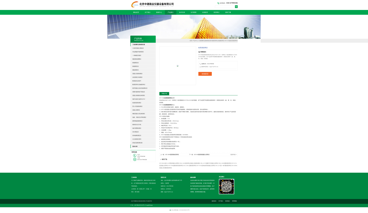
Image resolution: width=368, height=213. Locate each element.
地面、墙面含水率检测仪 (139, 117)
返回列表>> (233, 154)
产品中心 (195, 40)
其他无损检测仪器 (137, 142)
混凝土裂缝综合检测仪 (138, 95)
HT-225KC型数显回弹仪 (190, 165)
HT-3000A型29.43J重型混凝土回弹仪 (169, 163)
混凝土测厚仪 (136, 110)
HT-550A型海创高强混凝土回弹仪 (206, 165)
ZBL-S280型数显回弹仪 (225, 163)
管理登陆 (234, 201)
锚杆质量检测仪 (136, 128)
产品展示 (170, 12)
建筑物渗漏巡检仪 (137, 121)
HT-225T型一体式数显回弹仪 (224, 165)
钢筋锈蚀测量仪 (136, 59)
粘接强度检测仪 (136, 102)
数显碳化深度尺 (136, 81)
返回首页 (214, 201)
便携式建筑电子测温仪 (138, 92)
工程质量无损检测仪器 (204, 40)
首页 (191, 40)
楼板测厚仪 (135, 70)
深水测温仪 (135, 132)
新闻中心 (159, 12)
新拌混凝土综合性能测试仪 (139, 88)
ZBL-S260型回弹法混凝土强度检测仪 (190, 163)
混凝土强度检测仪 (137, 73)
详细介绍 (164, 93)
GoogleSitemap (149, 205)
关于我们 (147, 12)
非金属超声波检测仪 (138, 51)
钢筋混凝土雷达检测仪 (138, 113)
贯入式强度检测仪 (137, 106)
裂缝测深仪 (135, 62)
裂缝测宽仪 (135, 66)
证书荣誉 (193, 12)
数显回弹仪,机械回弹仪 (138, 84)
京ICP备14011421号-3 (139, 205)
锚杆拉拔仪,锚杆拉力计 (138, 99)
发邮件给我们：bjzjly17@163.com (209, 66)
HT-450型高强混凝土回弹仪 (201, 154)
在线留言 (205, 12)
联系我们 (216, 12)
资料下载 (228, 12)
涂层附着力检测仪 (137, 77)
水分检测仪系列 (136, 139)
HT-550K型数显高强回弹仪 (175, 165)
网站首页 (136, 12)
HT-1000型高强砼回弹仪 (172, 154)
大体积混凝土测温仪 (138, 48)
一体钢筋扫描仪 (136, 55)
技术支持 (182, 12)
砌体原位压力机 (136, 124)
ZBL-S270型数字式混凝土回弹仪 (209, 163)
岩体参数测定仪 (136, 135)
